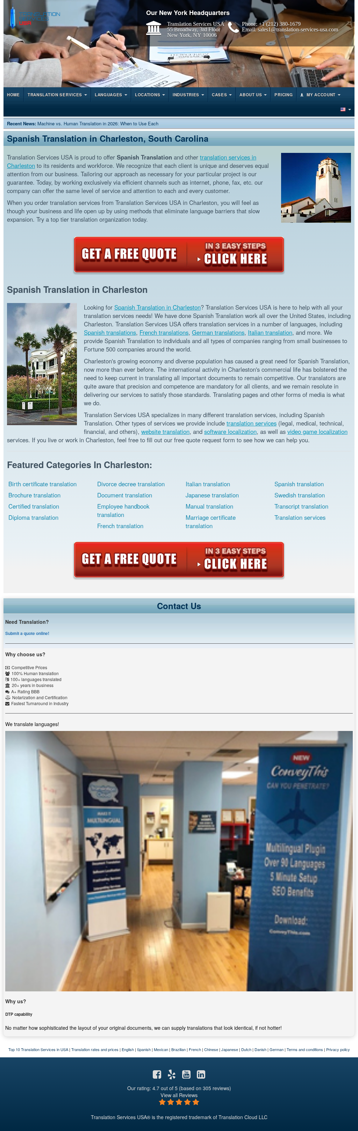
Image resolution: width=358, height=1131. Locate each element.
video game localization (317, 431)
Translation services (299, 517)
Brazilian (178, 1049)
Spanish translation (299, 484)
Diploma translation (33, 517)
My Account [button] (321, 94)
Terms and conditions (305, 1049)
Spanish (144, 1049)
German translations (218, 332)
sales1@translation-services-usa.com (298, 29)
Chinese (211, 1049)
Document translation (124, 495)
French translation (120, 526)
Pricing (283, 94)
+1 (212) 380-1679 (280, 24)
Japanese (229, 1049)
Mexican (161, 1049)
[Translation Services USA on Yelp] (171, 1075)
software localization (230, 431)
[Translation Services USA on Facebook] (157, 1075)
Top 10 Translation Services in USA (38, 1049)
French (195, 1049)
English (128, 1049)
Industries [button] (186, 94)
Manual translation (209, 506)
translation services (252, 423)
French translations (163, 332)
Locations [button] (147, 94)
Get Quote (179, 254)
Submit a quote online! (27, 633)
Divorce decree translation (131, 484)
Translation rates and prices (95, 1049)
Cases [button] (219, 94)
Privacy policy (338, 1049)
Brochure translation (34, 495)
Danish (260, 1049)
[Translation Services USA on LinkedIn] (201, 1075)
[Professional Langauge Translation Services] (33, 16)
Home (13, 94)
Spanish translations (110, 332)
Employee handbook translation (123, 510)
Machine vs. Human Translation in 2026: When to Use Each (97, 123)
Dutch (246, 1049)
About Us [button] (250, 94)
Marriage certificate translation (211, 521)
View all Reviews (179, 1095)
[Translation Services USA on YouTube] (186, 1075)
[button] (345, 109)
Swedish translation (299, 495)
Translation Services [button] (55, 94)
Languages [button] (108, 94)
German (277, 1049)
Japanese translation (212, 495)
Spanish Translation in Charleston (157, 307)
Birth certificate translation (42, 484)
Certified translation (33, 506)
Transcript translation (301, 506)
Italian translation (270, 332)
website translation (165, 431)
